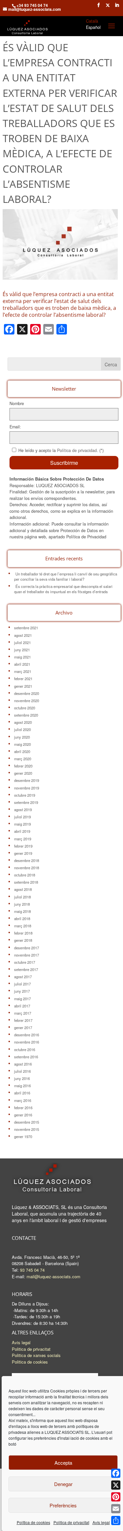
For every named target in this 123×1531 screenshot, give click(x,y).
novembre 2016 (26, 1042)
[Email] (116, 1509)
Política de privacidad (77, 450)
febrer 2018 (23, 933)
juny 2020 (22, 737)
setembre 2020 (26, 715)
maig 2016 (22, 1085)
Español (93, 27)
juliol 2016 (22, 1071)
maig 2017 (22, 998)
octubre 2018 (24, 874)
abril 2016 (22, 1092)
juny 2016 (22, 1078)
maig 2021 (22, 656)
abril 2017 (22, 1005)
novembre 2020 (26, 700)
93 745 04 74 (32, 1270)
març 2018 (22, 925)
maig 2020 (22, 744)
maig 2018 (22, 911)
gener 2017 (23, 1027)
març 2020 (22, 758)
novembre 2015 (26, 1129)
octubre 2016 (24, 1049)
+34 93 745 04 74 (32, 5)
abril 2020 (22, 751)
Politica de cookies (30, 1362)
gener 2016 (23, 1114)
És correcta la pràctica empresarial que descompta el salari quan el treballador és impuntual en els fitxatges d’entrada (63, 589)
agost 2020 (23, 722)
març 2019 (22, 838)
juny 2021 (22, 649)
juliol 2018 (22, 896)
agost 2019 (23, 809)
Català (92, 21)
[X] (116, 1485)
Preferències (63, 1505)
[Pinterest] (116, 1497)
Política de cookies (33, 1522)
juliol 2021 (22, 642)
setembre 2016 (26, 1056)
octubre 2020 (24, 707)
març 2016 (22, 1100)
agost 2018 (23, 889)
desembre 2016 (26, 1034)
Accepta (63, 1462)
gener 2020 (23, 773)
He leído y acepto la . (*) (61, 450)
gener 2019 (23, 853)
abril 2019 (22, 831)
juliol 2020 (22, 729)
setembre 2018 (26, 882)
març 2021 (22, 671)
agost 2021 (23, 635)
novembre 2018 (26, 867)
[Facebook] (116, 1473)
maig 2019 (22, 824)
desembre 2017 (26, 947)
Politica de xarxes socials (36, 1355)
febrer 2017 (23, 1020)
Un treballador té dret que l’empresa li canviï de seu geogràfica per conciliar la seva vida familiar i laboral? (65, 576)
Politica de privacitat (71, 1522)
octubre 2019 (24, 795)
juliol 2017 (22, 983)
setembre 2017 (26, 969)
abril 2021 (22, 664)
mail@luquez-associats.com (53, 1276)
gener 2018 (23, 940)
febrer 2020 (23, 765)
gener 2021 (23, 686)
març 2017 (22, 1013)
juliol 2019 (22, 816)
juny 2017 (22, 991)
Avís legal (101, 1522)
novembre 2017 (26, 955)
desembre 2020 (26, 693)
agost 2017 (23, 976)
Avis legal (21, 1342)
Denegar (63, 1483)
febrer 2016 (23, 1107)
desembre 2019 (26, 780)
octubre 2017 (24, 962)
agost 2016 (23, 1064)
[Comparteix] (116, 1520)
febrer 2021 (23, 678)
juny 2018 (22, 904)
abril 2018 (22, 918)
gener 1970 (23, 1136)
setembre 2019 (26, 802)
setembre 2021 (26, 627)
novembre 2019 (26, 787)
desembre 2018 (26, 860)
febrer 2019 (23, 846)
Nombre (17, 403)
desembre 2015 (26, 1122)
